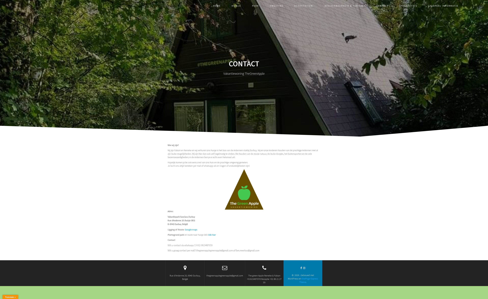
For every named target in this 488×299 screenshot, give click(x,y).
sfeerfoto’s (408, 5)
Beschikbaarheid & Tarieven (345, 5)
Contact (383, 5)
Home (217, 5)
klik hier (212, 234)
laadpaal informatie (443, 5)
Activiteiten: (304, 5)
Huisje (236, 5)
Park (255, 5)
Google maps (191, 229)
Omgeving (277, 5)
